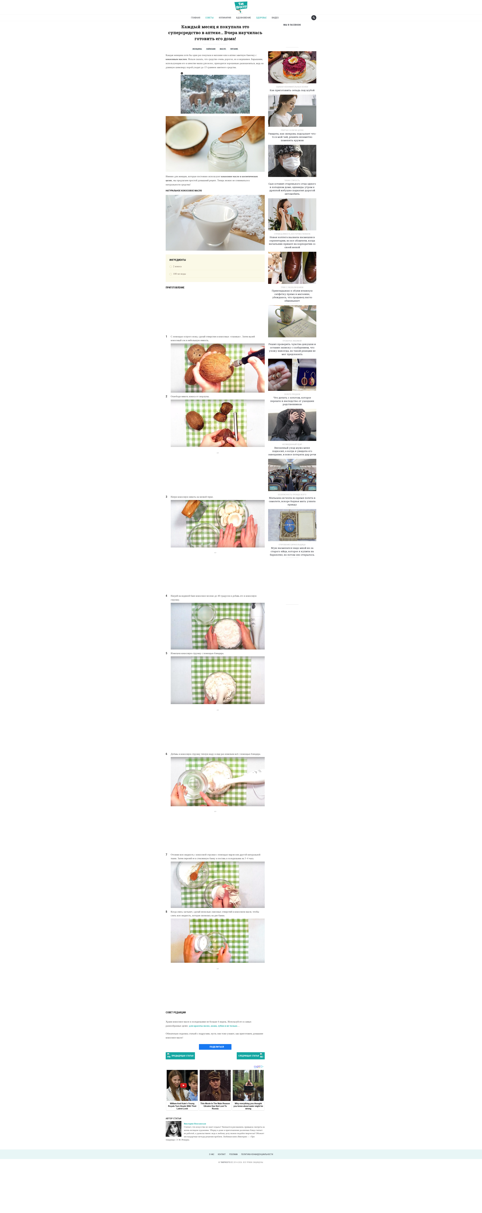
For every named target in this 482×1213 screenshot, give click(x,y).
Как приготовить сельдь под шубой (292, 90)
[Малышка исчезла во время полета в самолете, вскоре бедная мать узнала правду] (292, 475)
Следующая (248, 1055)
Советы (209, 17)
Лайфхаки (210, 49)
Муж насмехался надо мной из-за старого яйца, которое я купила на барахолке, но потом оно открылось (292, 551)
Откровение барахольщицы (292, 545)
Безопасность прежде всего (292, 494)
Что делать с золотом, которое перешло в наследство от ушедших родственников (292, 401)
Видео (275, 17)
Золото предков (292, 394)
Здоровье (261, 17)
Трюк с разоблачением (292, 287)
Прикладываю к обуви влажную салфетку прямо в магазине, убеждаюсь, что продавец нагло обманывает (292, 295)
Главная (195, 17)
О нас (211, 1154)
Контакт (222, 1154)
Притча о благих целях (292, 130)
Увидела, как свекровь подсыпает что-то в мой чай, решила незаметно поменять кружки (292, 137)
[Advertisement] (215, 312)
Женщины (197, 49)
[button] (182, 73)
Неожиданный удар (292, 444)
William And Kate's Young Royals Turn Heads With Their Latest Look (182, 1106)
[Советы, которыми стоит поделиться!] (241, 6)
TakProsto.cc (227, 1162)
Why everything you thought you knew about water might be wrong (248, 1106)
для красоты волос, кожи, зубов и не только (213, 1025)
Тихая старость (292, 180)
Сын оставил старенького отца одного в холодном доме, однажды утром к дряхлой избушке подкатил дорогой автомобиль (292, 188)
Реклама (233, 1154)
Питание (234, 49)
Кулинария (225, 17)
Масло (223, 49)
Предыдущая (182, 1055)
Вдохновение (243, 17)
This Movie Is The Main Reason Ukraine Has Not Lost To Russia (215, 1106)
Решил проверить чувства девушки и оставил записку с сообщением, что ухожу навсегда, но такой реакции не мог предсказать (292, 349)
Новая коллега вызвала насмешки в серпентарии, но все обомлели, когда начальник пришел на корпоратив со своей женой (292, 242)
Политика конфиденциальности (257, 1154)
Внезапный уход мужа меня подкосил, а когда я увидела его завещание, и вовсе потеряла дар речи (292, 451)
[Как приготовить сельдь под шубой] (292, 68)
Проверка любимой (292, 341)
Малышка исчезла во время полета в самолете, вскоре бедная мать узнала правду (292, 501)
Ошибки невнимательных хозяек (292, 87)
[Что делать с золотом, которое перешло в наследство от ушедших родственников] (292, 375)
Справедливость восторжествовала (292, 234)
